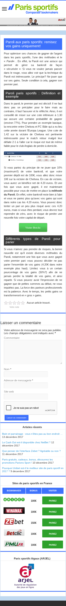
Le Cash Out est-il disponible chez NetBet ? (26, 442)
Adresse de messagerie (18, 380)
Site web (9, 391)
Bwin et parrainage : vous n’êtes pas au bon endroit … (32, 433)
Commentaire (12, 337)
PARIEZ (52, 501)
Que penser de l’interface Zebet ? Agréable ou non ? (31, 451)
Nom (7, 369)
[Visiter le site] (14, 499)
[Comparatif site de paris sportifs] (33, 8)
